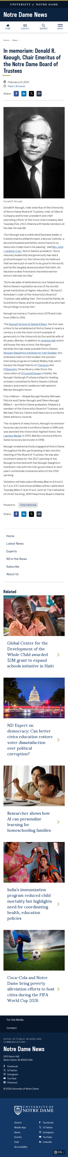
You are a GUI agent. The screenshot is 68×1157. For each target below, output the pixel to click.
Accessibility (20, 1146)
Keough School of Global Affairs (28, 324)
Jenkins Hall (48, 340)
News (15, 40)
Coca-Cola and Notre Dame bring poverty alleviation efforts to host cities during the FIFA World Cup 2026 (31, 988)
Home (7, 28)
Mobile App (20, 1127)
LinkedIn (47, 1142)
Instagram (12, 1074)
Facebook (12, 1066)
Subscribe (12, 566)
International (28, 504)
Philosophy (10, 369)
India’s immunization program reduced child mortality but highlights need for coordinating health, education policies (29, 903)
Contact (25, 28)
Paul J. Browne (16, 86)
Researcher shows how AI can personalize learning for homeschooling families (29, 821)
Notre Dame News (25, 14)
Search (43, 28)
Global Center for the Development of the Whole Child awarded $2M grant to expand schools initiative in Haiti (30, 654)
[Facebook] (16, 93)
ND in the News (16, 559)
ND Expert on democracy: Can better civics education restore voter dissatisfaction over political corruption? (30, 739)
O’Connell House (31, 373)
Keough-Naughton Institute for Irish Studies (30, 352)
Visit (16, 1142)
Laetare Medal (12, 435)
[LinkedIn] (23, 93)
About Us (12, 574)
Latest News (15, 543)
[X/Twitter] (31, 93)
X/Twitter (12, 1070)
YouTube (11, 1078)
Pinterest (12, 1082)
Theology (43, 365)
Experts (11, 551)
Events (18, 1137)
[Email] (39, 93)
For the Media (15, 1019)
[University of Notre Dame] (34, 1110)
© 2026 (7, 1088)
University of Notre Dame (34, 4)
